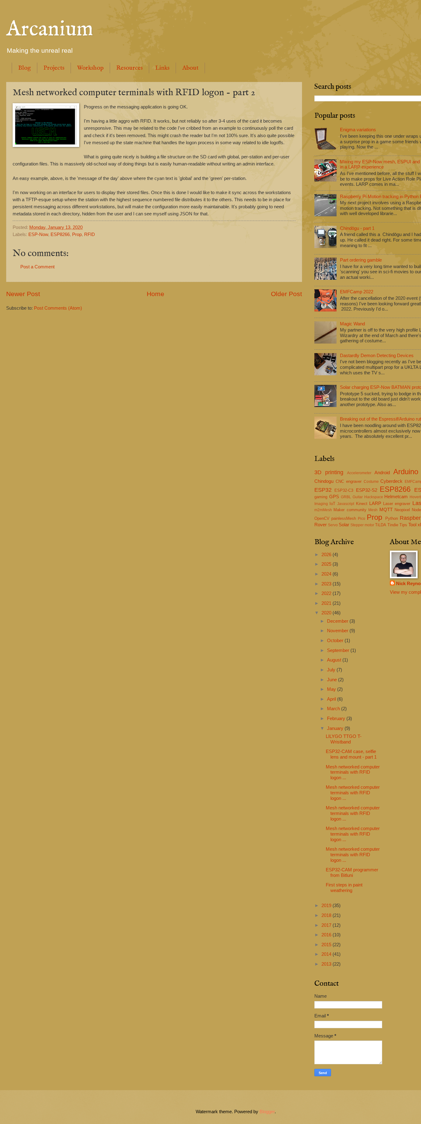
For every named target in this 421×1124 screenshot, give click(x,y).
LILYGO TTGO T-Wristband (344, 739)
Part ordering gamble (361, 260)
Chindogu (323, 481)
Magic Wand (352, 323)
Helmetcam (396, 496)
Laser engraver (396, 503)
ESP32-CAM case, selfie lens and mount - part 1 (351, 754)
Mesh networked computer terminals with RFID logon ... (353, 772)
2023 (327, 583)
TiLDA (380, 525)
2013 (327, 964)
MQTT (386, 509)
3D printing (328, 472)
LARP (375, 503)
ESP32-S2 (366, 490)
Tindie (392, 525)
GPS (334, 496)
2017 (327, 925)
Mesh (373, 510)
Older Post (286, 293)
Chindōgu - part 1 (357, 228)
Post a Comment (37, 266)
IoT (332, 503)
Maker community (349, 509)
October (336, 640)
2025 (327, 564)
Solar (344, 524)
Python (391, 518)
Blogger (267, 1111)
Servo (333, 525)
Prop (77, 234)
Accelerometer (359, 473)
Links (162, 68)
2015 (327, 944)
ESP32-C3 (343, 490)
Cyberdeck (391, 481)
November (338, 630)
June (332, 679)
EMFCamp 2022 (356, 291)
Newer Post (23, 293)
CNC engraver (349, 481)
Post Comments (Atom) (58, 308)
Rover (320, 524)
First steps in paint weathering (344, 887)
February (336, 718)
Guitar (358, 497)
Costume (371, 481)
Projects (53, 68)
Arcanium (49, 29)
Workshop (90, 68)
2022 (327, 593)
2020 (327, 612)
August (334, 660)
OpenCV (321, 518)
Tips (403, 525)
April (332, 699)
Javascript (345, 504)
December (338, 621)
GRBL (346, 497)
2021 (327, 603)
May (332, 689)
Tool (412, 524)
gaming (320, 497)
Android (382, 472)
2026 (327, 554)
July (332, 669)
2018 (327, 915)
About (190, 68)
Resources (129, 68)
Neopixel (402, 509)
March (334, 708)
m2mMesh (323, 510)
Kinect (361, 503)
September (338, 650)
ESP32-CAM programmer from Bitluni (352, 872)
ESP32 (323, 490)
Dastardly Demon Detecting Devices (377, 355)
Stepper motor (362, 525)
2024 (327, 574)
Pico (361, 518)
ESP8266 (60, 234)
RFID (89, 234)
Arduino (405, 472)
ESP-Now (38, 234)
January (336, 728)
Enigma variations (358, 129)
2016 (327, 934)
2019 (327, 905)
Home (155, 293)
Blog (24, 68)
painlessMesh (343, 518)
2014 (327, 954)
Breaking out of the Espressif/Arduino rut (380, 419)
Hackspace (373, 497)
